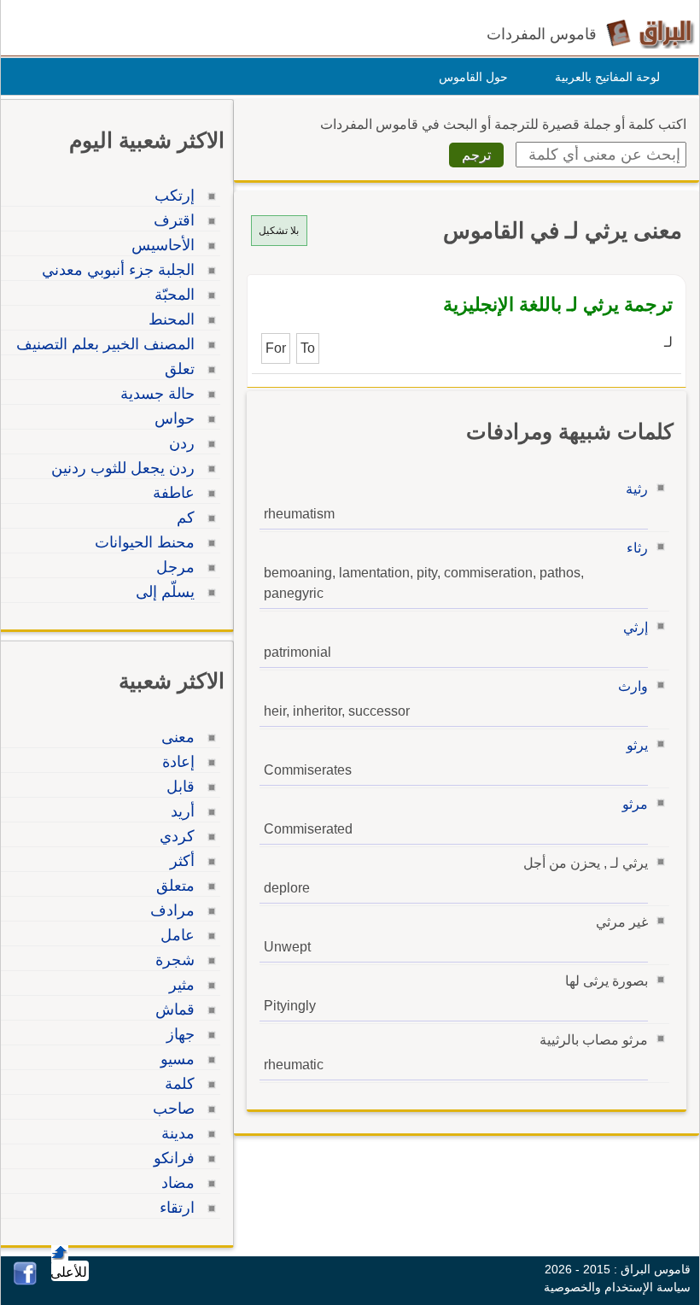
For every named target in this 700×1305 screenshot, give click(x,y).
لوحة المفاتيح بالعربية (607, 77)
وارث (633, 686)
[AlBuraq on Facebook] (25, 1280)
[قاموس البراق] (650, 33)
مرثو (635, 804)
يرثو (637, 745)
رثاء (637, 548)
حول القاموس (473, 77)
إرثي (635, 627)
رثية (637, 489)
